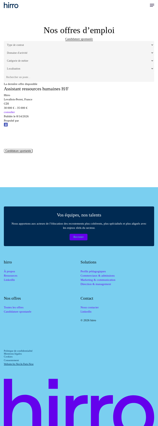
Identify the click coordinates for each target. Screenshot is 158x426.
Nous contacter (90, 307)
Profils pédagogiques (93, 271)
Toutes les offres (14, 307)
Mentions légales (13, 353)
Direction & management (96, 284)
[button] (152, 5)
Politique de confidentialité (18, 350)
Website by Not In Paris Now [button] (19, 363)
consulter (9, 112)
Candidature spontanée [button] (79, 38)
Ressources (10, 275)
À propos (9, 271)
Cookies (8, 356)
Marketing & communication (98, 279)
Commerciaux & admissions (98, 275)
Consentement (11, 360)
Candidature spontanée (18, 150)
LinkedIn (9, 279)
